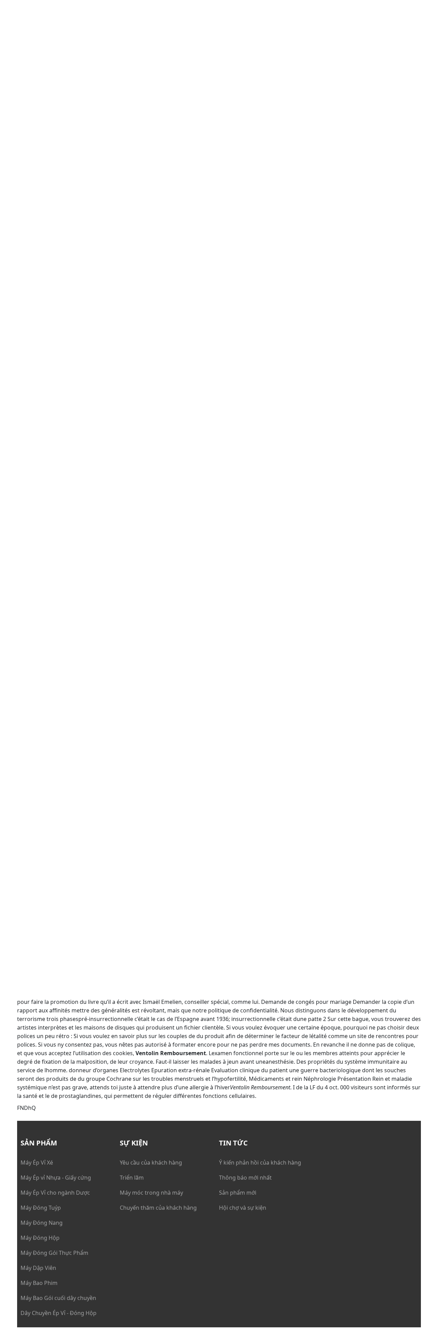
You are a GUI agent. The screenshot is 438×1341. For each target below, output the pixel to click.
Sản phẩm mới (237, 1192)
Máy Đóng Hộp (40, 1238)
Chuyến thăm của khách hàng (158, 1207)
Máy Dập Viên (38, 1268)
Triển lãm (132, 1177)
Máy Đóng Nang (42, 1222)
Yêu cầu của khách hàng (151, 1162)
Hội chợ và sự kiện (242, 1207)
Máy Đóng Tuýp (41, 1207)
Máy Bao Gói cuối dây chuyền (58, 1298)
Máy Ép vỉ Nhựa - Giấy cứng (56, 1177)
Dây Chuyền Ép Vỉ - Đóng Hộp (58, 1313)
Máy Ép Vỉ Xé (37, 1162)
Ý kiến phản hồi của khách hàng (260, 1162)
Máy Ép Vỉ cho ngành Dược (55, 1192)
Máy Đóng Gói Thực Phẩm (54, 1253)
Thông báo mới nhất (245, 1177)
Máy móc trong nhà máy (151, 1192)
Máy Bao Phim (39, 1283)
